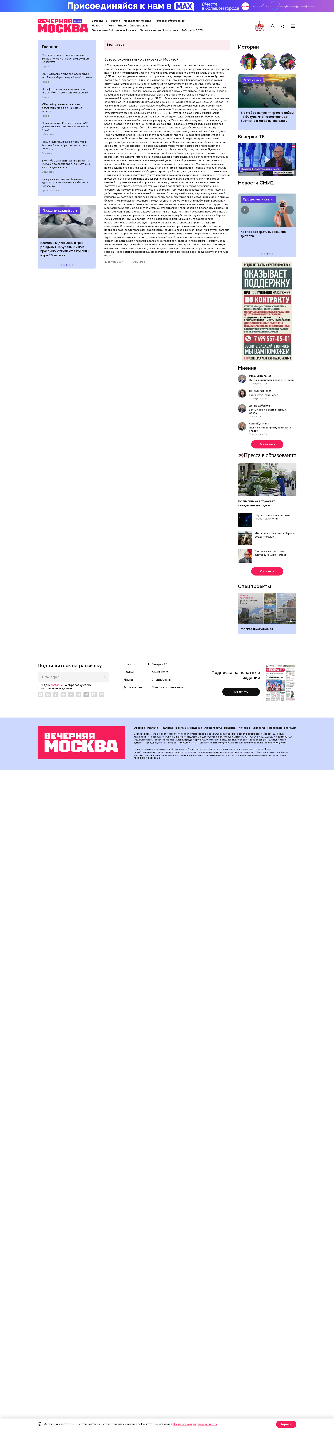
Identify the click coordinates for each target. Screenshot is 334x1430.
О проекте (267, 571)
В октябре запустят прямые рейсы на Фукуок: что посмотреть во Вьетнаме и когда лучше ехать (66, 164)
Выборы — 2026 (191, 30)
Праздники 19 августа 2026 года (67, 221)
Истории (248, 46)
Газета (115, 20)
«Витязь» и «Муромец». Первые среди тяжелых (275, 535)
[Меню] (293, 26)
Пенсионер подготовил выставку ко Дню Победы (271, 553)
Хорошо (286, 1424)
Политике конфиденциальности (195, 1424)
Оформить (241, 692)
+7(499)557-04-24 (188, 742)
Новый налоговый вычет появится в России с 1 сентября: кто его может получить (64, 145)
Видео (122, 25)
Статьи (129, 672)
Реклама (152, 728)
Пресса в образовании (169, 20)
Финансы (47, 153)
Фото (110, 25)
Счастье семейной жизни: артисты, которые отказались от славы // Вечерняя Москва (287, 61)
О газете (139, 728)
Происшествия (50, 190)
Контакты (258, 728)
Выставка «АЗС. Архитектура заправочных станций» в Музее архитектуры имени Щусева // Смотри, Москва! (248, 61)
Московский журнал (137, 20)
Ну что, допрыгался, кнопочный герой (271, 379)
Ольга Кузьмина (259, 423)
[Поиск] (273, 26)
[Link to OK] (55, 694)
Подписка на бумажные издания (181, 728)
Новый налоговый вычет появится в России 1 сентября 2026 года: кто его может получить (267, 90)
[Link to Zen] (63, 694)
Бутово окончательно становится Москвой (141, 59)
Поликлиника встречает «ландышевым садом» (256, 503)
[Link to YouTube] (71, 694)
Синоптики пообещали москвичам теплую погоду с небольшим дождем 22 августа (65, 58)
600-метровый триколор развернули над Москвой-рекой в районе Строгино (67, 75)
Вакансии (230, 728)
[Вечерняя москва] (81, 742)
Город (45, 66)
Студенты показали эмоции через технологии (272, 517)
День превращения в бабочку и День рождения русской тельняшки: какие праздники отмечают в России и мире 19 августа (64, 251)
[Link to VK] (48, 694)
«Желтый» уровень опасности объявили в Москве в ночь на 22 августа (62, 108)
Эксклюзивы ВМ (102, 30)
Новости (97, 25)
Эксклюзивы (252, 80)
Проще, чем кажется (258, 199)
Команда (244, 728)
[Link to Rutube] (94, 694)
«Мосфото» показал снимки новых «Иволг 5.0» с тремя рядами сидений (65, 90)
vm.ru (201, 739)
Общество (48, 134)
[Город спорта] (259, 26)
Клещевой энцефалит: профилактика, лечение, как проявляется (267, 210)
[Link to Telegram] (78, 694)
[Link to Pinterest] (101, 694)
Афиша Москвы (126, 30)
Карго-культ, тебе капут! (263, 394)
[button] (44, 221)
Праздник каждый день (60, 210)
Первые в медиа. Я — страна (159, 30)
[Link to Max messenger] (40, 694)
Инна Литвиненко (260, 390)
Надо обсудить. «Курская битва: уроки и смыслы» (267, 159)
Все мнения (267, 444)
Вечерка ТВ (100, 20)
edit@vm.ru (224, 742)
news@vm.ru (280, 742)
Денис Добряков (259, 405)
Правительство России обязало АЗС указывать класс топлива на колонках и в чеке (66, 126)
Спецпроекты (138, 25)
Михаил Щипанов (260, 376)
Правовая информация (281, 728)
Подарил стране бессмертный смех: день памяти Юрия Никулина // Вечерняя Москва (268, 61)
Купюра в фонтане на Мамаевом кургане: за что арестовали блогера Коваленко (65, 183)
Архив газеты (161, 672)
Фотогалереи (133, 687)
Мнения (247, 367)
